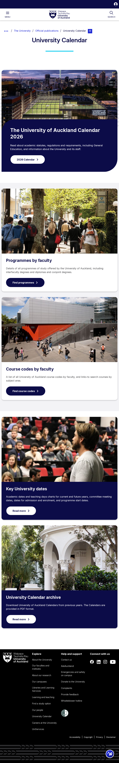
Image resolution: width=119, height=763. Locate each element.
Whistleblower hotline (71, 700)
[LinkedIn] (99, 662)
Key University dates (26, 488)
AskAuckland (67, 666)
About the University (42, 659)
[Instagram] (105, 662)
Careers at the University (44, 722)
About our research (41, 675)
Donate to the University (73, 681)
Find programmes (23, 282)
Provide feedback (70, 694)
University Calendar (42, 716)
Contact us (66, 659)
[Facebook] (92, 662)
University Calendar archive (33, 597)
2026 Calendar (26, 159)
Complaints (66, 688)
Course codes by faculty (30, 369)
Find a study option (41, 703)
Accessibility (74, 737)
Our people (37, 710)
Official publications (46, 30)
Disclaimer (111, 737)
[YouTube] (113, 662)
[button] (116, 4)
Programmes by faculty (29, 260)
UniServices (38, 729)
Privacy (99, 737)
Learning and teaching (43, 697)
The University (22, 30)
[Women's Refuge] (64, 715)
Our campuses (39, 681)
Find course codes (24, 391)
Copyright (88, 737)
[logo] (59, 14)
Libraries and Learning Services (43, 689)
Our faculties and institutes (40, 667)
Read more (19, 510)
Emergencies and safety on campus (73, 674)
